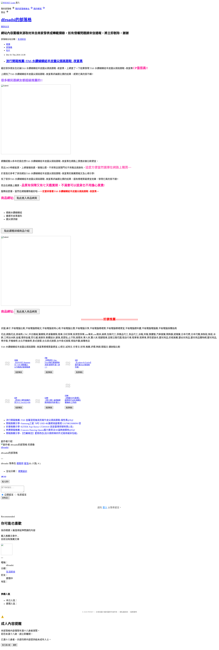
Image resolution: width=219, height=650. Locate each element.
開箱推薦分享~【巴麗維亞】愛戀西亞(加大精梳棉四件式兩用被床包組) (41, 433)
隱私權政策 (124, 612)
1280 (46, 398)
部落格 (9, 47)
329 (76, 360)
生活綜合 (22, 39)
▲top (3, 476)
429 (15, 398)
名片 (8, 50)
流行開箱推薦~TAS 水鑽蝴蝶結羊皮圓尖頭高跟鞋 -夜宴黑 (44, 61)
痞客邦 (20, 463)
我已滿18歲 (6, 645)
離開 (14, 645)
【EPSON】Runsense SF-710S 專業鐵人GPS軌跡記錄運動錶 (22, 365)
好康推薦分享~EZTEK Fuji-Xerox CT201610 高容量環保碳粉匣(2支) (39, 426)
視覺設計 (22, 471)
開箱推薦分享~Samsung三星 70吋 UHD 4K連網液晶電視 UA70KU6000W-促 (43, 423)
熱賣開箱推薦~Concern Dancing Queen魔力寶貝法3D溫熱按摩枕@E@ (40, 430)
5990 (16, 360)
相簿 (8, 44)
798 (46, 358)
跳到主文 (5, 27)
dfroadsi (4, 447)
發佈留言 (5, 498)
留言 (26, 463)
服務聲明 (133, 612)
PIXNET (90, 612)
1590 (66, 396)
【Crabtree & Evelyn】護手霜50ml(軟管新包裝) (83, 365)
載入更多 (5, 482)
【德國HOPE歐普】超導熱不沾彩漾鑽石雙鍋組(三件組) (73, 400)
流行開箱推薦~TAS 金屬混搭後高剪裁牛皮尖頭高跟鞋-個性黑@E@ (39, 420)
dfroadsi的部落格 (16, 19)
